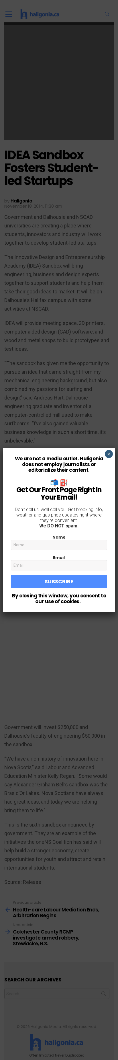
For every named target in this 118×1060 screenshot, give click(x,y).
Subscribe (59, 581)
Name (59, 537)
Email (59, 557)
